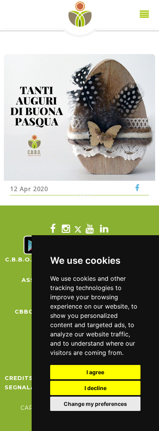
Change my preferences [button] (95, 403)
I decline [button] (96, 388)
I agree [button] (95, 372)
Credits (19, 378)
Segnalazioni (29, 387)
